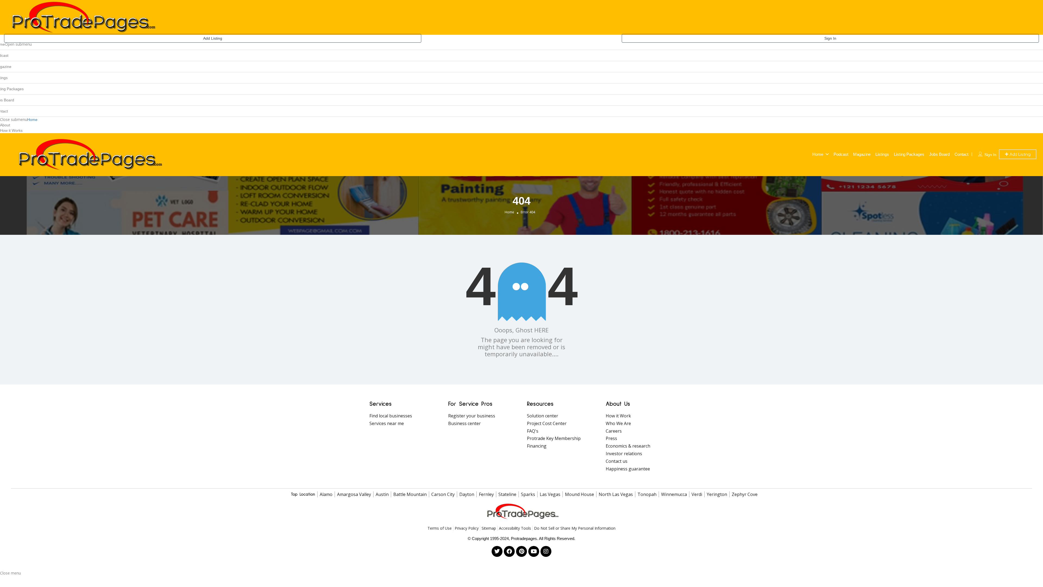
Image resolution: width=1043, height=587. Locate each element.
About (5, 125)
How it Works (11, 130)
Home (32, 119)
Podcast (841, 154)
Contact (961, 154)
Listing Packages (909, 154)
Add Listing (212, 38)
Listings (882, 154)
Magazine (862, 154)
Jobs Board (939, 154)
